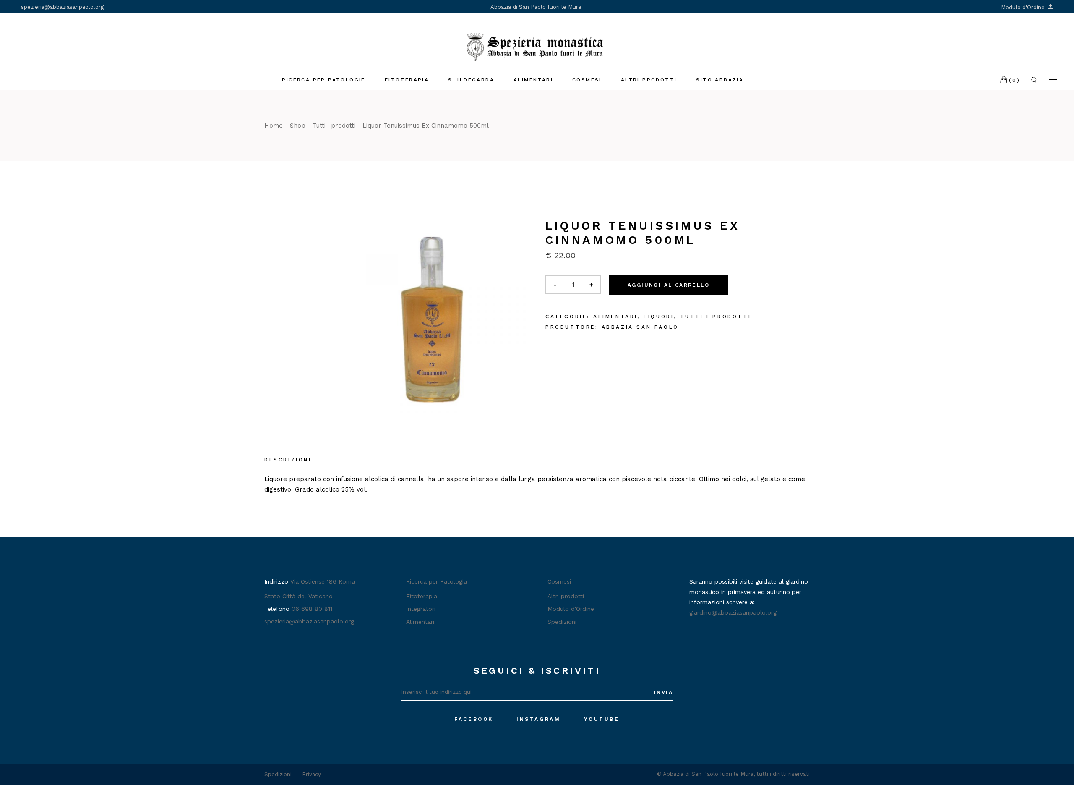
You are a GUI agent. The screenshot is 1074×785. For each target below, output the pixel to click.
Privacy (311, 774)
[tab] (288, 460)
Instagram (538, 719)
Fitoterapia (421, 596)
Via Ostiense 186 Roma (322, 581)
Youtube (602, 719)
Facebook (473, 719)
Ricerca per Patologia (436, 581)
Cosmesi (559, 581)
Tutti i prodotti (715, 316)
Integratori (420, 608)
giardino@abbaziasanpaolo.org (733, 612)
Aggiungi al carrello (668, 285)
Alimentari (615, 316)
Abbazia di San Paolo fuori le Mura (535, 7)
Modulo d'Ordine (1023, 7)
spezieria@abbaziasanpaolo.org (62, 7)
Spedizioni (561, 621)
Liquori (659, 316)
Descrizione (288, 460)
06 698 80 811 (312, 608)
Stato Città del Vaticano (298, 596)
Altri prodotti (565, 596)
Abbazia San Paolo (640, 327)
